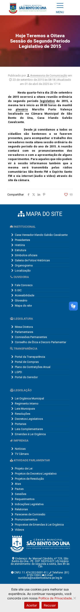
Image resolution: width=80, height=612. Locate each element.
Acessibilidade (24, 295)
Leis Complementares (29, 429)
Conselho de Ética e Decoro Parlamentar (40, 342)
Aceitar (31, 605)
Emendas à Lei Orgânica (30, 434)
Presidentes (22, 240)
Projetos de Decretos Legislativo (36, 473)
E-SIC (18, 290)
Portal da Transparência (30, 356)
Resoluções (22, 413)
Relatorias (21, 509)
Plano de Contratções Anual (32, 367)
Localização (23, 270)
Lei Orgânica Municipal (29, 398)
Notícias (20, 448)
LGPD (18, 372)
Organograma (24, 265)
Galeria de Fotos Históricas (32, 260)
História (20, 245)
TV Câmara (22, 454)
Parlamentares (24, 332)
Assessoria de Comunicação (48, 75)
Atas (18, 483)
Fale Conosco (24, 285)
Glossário (21, 300)
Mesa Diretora (24, 326)
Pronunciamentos (26, 519)
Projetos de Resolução (29, 478)
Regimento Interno (26, 403)
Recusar (50, 605)
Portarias (20, 424)
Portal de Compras (27, 362)
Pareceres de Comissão (30, 514)
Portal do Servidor (26, 377)
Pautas (19, 489)
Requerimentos (24, 499)
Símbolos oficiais (26, 255)
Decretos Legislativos (29, 418)
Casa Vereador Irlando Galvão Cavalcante (41, 235)
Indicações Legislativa (29, 504)
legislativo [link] (47, 101)
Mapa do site (23, 305)
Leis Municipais (25, 408)
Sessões (20, 494)
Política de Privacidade (55, 598)
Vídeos (19, 529)
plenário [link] (22, 109)
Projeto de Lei (23, 468)
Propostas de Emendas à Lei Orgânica (39, 524)
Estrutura (20, 250)
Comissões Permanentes (31, 337)
